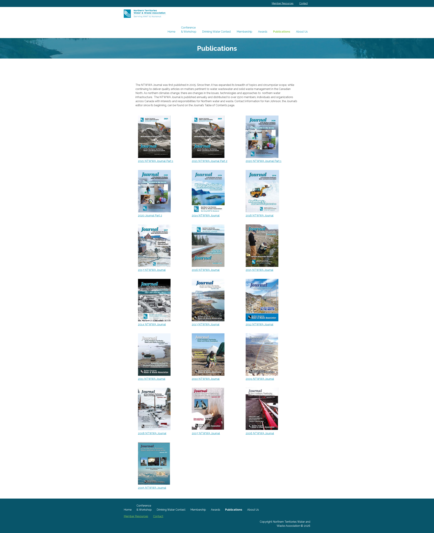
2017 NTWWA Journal (152, 270)
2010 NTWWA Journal (206, 378)
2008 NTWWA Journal (152, 433)
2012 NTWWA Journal (259, 324)
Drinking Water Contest (216, 31)
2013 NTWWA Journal (205, 324)
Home (171, 31)
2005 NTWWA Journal (152, 487)
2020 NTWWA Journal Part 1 (263, 161)
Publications (281, 31)
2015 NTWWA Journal (259, 270)
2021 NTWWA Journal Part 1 (155, 161)
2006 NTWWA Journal (260, 433)
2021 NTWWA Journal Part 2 (209, 161)
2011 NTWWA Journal (151, 378)
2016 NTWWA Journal (206, 270)
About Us (302, 31)
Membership (244, 31)
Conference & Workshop (188, 29)
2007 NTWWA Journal (206, 433)
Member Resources (282, 3)
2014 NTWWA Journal (152, 324)
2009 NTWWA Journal (260, 378)
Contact (303, 3)
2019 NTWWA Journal (206, 215)
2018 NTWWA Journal (259, 215)
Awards (262, 31)
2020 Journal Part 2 (150, 215)
